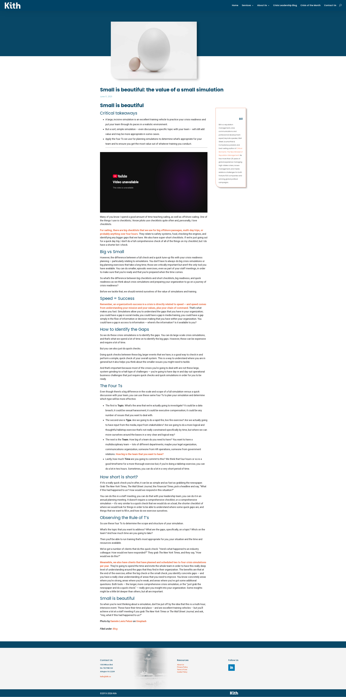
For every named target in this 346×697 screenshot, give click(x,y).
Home (235, 5)
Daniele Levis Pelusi (121, 621)
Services (246, 5)
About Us (262, 5)
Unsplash (141, 621)
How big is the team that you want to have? (140, 454)
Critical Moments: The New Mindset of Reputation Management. (231, 151)
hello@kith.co (105, 677)
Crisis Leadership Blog (285, 5)
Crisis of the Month (310, 5)
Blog (115, 628)
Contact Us (330, 5)
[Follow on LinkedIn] (231, 667)
